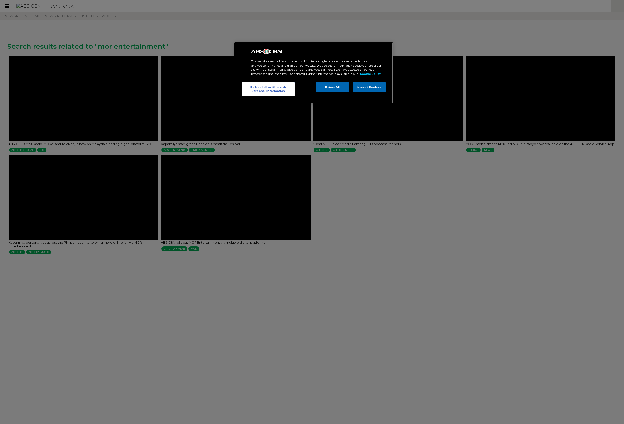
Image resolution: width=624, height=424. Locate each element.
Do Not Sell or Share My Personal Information (268, 89)
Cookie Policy (370, 74)
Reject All (332, 87)
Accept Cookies (369, 87)
